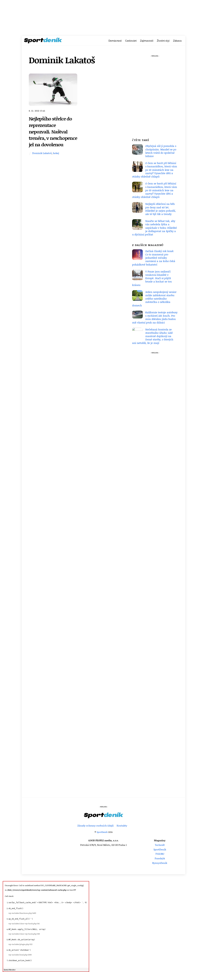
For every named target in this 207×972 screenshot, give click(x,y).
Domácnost (115, 40)
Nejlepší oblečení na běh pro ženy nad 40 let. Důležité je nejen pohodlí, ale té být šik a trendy (160, 209)
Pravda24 (160, 858)
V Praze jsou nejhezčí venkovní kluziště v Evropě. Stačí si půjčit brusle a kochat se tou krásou (152, 278)
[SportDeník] (43, 41)
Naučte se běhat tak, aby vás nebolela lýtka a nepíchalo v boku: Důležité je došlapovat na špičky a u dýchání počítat (154, 227)
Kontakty (122, 825)
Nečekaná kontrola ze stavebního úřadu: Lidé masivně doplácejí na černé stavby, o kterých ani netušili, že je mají (152, 336)
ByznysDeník (159, 863)
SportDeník (102, 832)
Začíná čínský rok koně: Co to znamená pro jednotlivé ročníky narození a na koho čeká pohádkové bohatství (153, 257)
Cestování (131, 40)
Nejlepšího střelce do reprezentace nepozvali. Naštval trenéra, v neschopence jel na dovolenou (53, 131)
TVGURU (159, 854)
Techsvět (160, 845)
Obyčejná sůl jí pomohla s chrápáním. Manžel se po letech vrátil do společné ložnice (160, 151)
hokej (56, 153)
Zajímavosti (146, 40)
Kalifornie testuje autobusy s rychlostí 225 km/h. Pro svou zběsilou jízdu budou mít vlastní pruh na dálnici (154, 317)
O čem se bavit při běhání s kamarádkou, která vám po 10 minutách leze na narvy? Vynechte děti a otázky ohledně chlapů (154, 169)
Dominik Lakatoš (42, 153)
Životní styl (163, 40)
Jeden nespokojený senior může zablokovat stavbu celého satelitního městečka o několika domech (154, 298)
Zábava (177, 40)
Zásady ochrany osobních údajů (95, 825)
